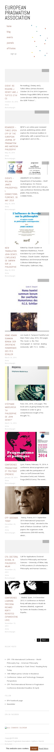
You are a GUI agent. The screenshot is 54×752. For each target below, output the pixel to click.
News (46, 541)
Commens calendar (19, 728)
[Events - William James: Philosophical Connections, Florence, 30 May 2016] (27, 169)
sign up (13, 53)
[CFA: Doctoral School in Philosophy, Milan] (27, 547)
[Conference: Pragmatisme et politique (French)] (27, 447)
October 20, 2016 (11, 102)
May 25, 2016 (10, 204)
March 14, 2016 (10, 423)
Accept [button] (34, 748)
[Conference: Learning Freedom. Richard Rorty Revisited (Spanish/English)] (27, 588)
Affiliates (11, 48)
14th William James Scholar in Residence (23, 674)
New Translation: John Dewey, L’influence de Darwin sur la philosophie (11, 257)
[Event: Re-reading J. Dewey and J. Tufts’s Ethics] (27, 76)
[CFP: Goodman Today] (27, 501)
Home (9, 26)
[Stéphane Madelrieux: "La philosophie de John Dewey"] (27, 384)
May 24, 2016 (10, 270)
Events (10, 37)
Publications (43, 214)
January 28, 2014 (11, 477)
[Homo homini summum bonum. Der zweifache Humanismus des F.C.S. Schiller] (27, 306)
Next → (45, 640)
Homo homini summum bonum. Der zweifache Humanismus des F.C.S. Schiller (11, 345)
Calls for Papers (42, 112)
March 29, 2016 (10, 357)
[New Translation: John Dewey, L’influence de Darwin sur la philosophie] (27, 229)
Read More (43, 748)
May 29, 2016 (10, 153)
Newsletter (11, 704)
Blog (9, 31)
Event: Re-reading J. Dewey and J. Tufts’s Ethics (11, 92)
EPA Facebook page (15, 700)
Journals (10, 42)
